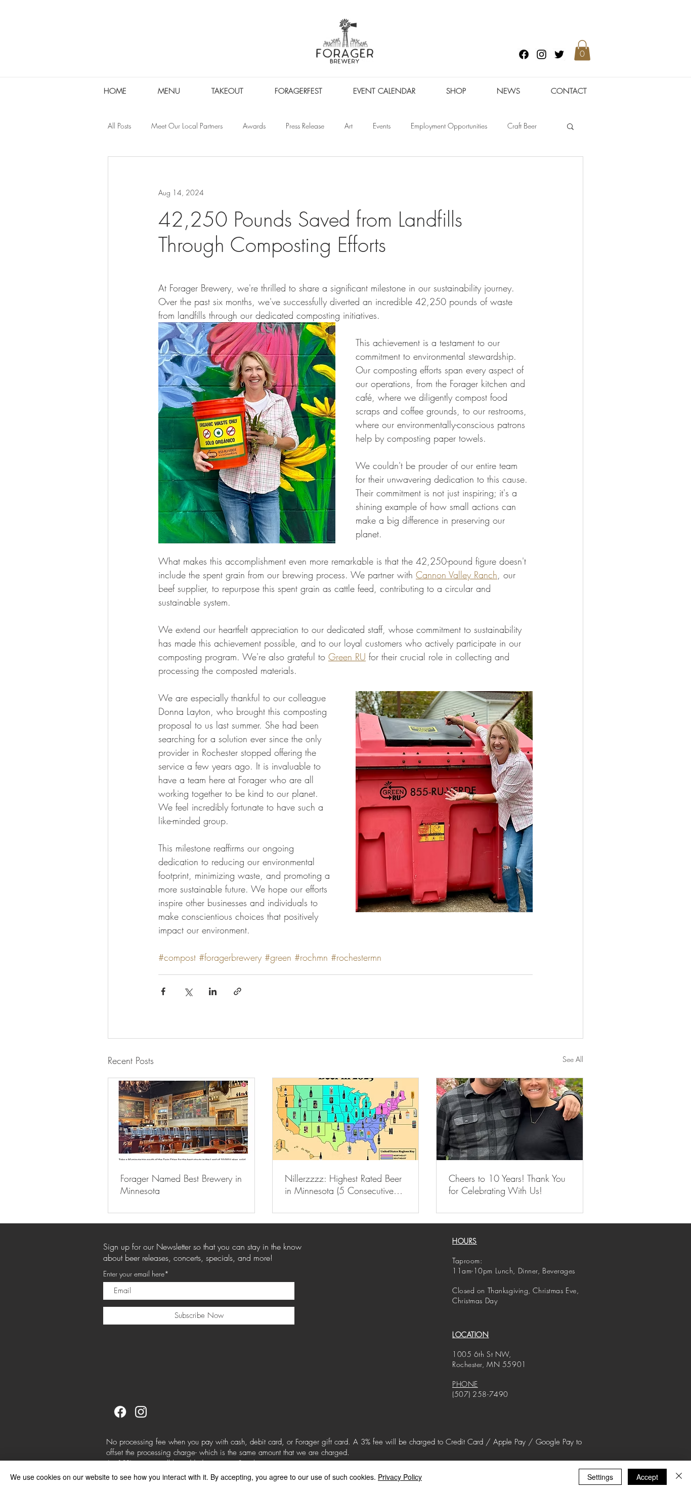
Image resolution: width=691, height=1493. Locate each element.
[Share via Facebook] (163, 991)
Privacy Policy (400, 1477)
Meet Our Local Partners (187, 126)
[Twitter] (559, 54)
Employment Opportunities (449, 126)
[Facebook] (523, 54)
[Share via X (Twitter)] (188, 991)
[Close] (679, 1477)
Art (348, 126)
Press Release (305, 126)
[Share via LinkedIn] (213, 991)
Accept (647, 1477)
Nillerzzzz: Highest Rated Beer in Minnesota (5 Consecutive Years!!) (343, 1184)
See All (573, 1059)
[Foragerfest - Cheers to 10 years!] (510, 1119)
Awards (254, 126)
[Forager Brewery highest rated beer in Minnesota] (346, 1119)
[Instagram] (541, 54)
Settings (600, 1477)
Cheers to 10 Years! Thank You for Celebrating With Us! (507, 1184)
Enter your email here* (136, 1273)
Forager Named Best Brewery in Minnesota (181, 1184)
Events (382, 126)
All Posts (119, 126)
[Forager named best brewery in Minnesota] (181, 1119)
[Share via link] (237, 991)
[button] (582, 50)
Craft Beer (522, 126)
